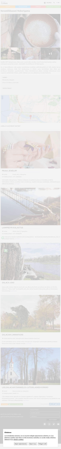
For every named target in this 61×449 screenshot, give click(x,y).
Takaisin (4, 404)
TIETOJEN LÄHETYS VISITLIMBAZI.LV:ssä (11, 414)
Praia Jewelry (9, 171)
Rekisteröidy (53, 419)
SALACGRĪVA (23, 6)
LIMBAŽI (38, 6)
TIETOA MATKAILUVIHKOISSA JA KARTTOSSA (12, 416)
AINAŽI (7, 6)
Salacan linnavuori (12, 335)
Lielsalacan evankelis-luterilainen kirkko (25, 387)
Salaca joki (8, 283)
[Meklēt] (54, 3)
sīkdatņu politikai (18, 439)
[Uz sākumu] (4, 2)
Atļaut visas (32, 444)
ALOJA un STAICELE (53, 6)
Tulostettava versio (16, 404)
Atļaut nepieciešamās (21, 444)
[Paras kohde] (2, 237)
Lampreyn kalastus (12, 228)
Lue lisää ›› (17, 183)
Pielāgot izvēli (42, 444)
